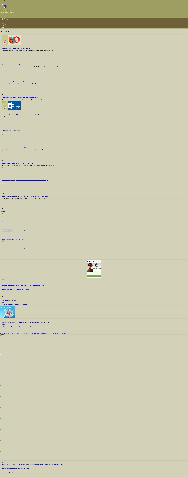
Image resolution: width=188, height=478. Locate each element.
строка (57, 333)
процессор (52, 333)
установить (62, 333)
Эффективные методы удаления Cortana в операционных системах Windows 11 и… (16, 248)
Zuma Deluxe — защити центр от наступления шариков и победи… (13, 239)
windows (4, 333)
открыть (40, 333)
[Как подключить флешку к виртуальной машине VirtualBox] (9, 384)
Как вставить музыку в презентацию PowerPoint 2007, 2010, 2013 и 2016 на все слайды (25, 180)
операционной (30, 333)
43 (2, 204)
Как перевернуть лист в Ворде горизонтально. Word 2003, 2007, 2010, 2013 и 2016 (23, 114)
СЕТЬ (3, 23)
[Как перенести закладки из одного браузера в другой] (11, 44)
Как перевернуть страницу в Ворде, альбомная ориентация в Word (20, 97)
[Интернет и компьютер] (7, 14)
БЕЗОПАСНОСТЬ (5, 19)
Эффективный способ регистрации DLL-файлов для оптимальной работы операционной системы (18, 230)
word (7, 333)
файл (65, 333)
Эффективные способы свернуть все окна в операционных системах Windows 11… (16, 258)
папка (42, 333)
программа (49, 333)
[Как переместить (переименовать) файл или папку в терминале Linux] (9, 344)
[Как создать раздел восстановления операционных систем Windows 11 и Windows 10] (8, 428)
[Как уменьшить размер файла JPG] (11, 60)
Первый (3, 200)
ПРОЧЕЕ (3, 25)
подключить (46, 333)
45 (2, 206)
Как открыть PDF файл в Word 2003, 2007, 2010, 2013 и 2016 (18, 163)
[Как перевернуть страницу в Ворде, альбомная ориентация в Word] (11, 93)
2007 (0, 333)
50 (2, 208)
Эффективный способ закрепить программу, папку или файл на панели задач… (15, 220)
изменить (18, 333)
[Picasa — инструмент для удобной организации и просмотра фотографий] (7, 450)
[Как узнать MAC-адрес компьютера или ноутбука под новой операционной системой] (9, 417)
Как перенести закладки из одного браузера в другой (16, 48)
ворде (15, 333)
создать (55, 333)
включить (13, 333)
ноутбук (27, 333)
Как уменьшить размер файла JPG (11, 64)
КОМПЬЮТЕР (4, 20)
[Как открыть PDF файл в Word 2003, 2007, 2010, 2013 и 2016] (11, 159)
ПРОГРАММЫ (4, 22)
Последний (4, 209)
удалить (59, 333)
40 (2, 202)
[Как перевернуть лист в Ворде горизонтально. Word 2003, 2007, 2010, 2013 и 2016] (11, 110)
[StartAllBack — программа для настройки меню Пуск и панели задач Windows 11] (9, 406)
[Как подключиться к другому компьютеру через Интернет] (11, 77)
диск (16, 333)
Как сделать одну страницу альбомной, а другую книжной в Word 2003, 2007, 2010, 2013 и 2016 (27, 147)
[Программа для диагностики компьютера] (9, 363)
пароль (44, 333)
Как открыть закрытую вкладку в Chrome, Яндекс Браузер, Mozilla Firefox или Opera (25, 196)
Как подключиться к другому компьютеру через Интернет (17, 81)
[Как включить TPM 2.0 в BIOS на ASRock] (9, 353)
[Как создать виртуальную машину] (11, 126)
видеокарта (9, 333)
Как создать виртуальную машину (11, 130)
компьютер (23, 333)
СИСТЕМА (4, 24)
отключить (34, 333)
